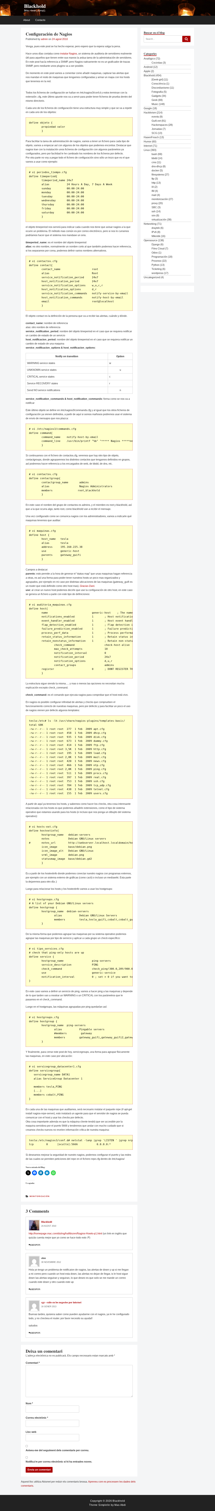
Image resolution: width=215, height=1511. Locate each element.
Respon (35, 1244)
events (155, 116)
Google (148, 108)
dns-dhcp (157, 166)
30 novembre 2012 (51, 1262)
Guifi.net (156, 120)
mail (154, 195)
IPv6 (154, 232)
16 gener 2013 (48, 1306)
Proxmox (156, 260)
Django (156, 244)
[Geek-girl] (157, 79)
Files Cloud (158, 248)
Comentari (33, 1363)
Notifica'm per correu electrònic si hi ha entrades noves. (59, 1461)
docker (155, 170)
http (154, 182)
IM (153, 191)
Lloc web (31, 1432)
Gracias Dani (87, 586)
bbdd (154, 158)
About (26, 20)
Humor (147, 141)
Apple (147, 71)
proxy (155, 203)
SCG (154, 133)
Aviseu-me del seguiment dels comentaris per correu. (57, 1450)
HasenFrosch (151, 137)
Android (148, 67)
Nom (29, 1403)
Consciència (159, 83)
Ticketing (157, 269)
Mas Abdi (120, 1505)
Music (155, 104)
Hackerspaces (160, 125)
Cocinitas (157, 62)
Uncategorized (152, 277)
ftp (153, 178)
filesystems (158, 174)
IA (153, 187)
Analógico (149, 58)
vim (154, 215)
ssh (154, 211)
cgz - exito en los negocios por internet (61, 1302)
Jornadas (157, 129)
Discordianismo (160, 87)
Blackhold (35, 6)
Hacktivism (150, 112)
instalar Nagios (68, 53)
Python (155, 265)
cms (154, 162)
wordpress (157, 273)
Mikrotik (156, 236)
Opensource (150, 240)
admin (44, 39)
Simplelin (104, 1505)
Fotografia (157, 91)
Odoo (155, 252)
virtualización (159, 219)
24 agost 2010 (48, 1226)
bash (154, 154)
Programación (159, 256)
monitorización (40, 1196)
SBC (154, 207)
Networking (150, 224)
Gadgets (156, 96)
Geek (155, 100)
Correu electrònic (37, 1417)
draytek (156, 228)
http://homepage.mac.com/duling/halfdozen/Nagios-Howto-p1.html (65, 1233)
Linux (147, 150)
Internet (148, 145)
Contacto (40, 20)
